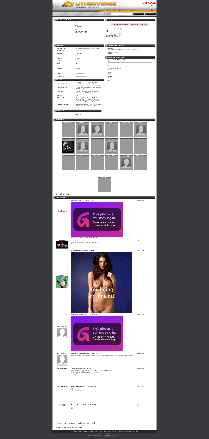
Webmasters (130, 431)
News (115, 10)
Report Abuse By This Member (69, 428)
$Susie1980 (140, 122)
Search (124, 10)
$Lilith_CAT (111, 122)
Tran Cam (153, 6)
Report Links (140, 200)
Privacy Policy (98, 431)
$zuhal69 (111, 139)
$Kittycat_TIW (126, 122)
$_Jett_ (104, 177)
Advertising (122, 431)
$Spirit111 (97, 155)
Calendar (130, 10)
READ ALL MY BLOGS (114, 31)
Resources (114, 431)
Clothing (136, 10)
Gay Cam (153, 5)
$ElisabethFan (126, 139)
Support (147, 10)
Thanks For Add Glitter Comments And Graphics (84, 237)
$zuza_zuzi (141, 139)
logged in (124, 24)
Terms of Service (88, 431)
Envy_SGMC (68, 139)
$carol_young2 (68, 122)
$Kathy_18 (97, 122)
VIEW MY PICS (82, 32)
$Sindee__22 (83, 139)
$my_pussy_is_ (68, 155)
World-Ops (107, 431)
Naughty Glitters (75, 374)
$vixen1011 (111, 155)
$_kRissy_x (97, 139)
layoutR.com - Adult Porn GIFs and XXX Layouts (84, 372)
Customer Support (76, 431)
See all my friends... (64, 194)
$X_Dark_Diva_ (140, 155)
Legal (136, 431)
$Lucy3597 (126, 155)
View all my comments (65, 423)
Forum (141, 10)
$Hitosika (83, 155)
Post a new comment (86, 423)
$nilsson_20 (82, 122)
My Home (110, 10)
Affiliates (153, 10)
